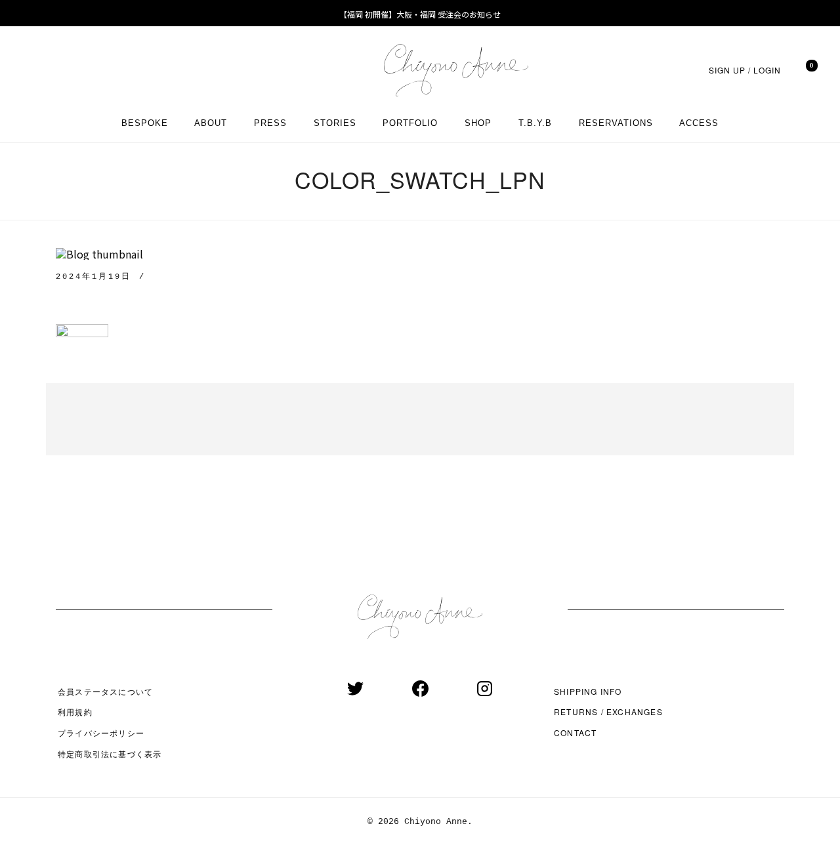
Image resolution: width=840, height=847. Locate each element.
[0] (802, 70)
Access (699, 123)
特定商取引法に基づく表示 (109, 753)
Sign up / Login (745, 70)
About (210, 123)
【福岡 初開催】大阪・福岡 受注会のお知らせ (420, 14)
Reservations (616, 123)
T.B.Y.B (535, 123)
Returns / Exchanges (608, 711)
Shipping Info (588, 691)
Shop (478, 123)
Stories (335, 123)
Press (270, 123)
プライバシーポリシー (101, 732)
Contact (575, 732)
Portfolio (410, 123)
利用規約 (75, 711)
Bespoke (144, 123)
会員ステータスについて (105, 691)
